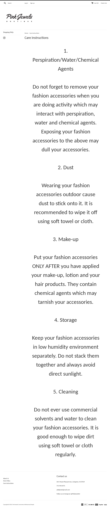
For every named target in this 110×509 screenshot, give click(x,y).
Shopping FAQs (8, 32)
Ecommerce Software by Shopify (26, 504)
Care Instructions (8, 483)
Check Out (104, 3)
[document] (66, 253)
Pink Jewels (15, 504)
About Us (6, 478)
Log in (26, 3)
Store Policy (6, 481)
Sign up (32, 3)
